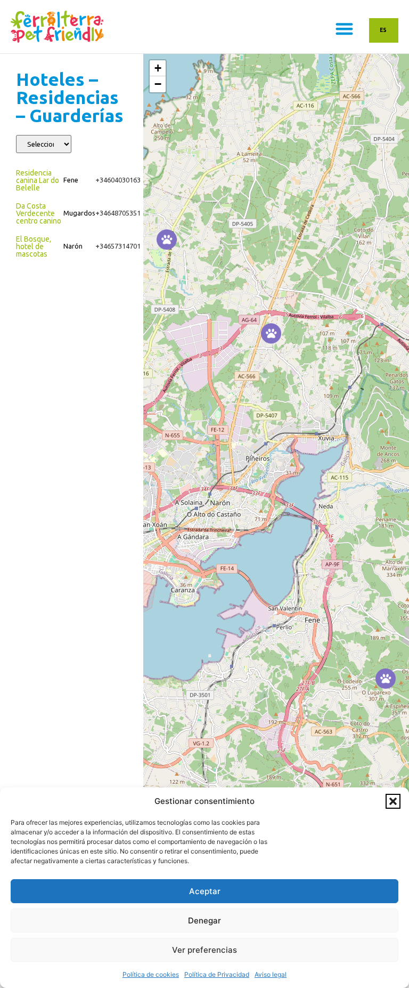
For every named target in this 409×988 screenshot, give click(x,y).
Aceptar (204, 891)
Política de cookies (150, 974)
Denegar (204, 920)
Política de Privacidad (216, 974)
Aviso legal (271, 974)
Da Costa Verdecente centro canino (38, 213)
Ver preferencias (204, 950)
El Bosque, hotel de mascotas (33, 246)
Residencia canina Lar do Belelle (37, 180)
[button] (393, 801)
